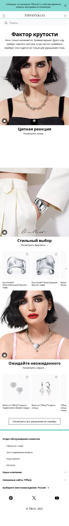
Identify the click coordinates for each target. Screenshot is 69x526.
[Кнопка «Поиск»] (6, 23)
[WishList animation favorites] (65, 16)
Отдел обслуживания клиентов (21, 438)
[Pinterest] (11, 498)
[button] (4, 16)
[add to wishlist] (27, 254)
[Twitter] (34, 498)
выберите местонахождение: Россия (24, 487)
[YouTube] (57, 498)
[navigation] (4, 16)
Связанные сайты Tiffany (17, 479)
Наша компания (12, 472)
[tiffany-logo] (34, 16)
